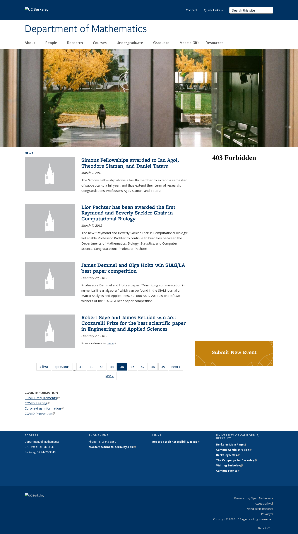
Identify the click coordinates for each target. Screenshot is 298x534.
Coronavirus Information (44, 408)
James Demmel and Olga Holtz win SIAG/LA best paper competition (133, 268)
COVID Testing (37, 403)
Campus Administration (234, 450)
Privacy (267, 514)
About (30, 42)
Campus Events (228, 471)
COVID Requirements (42, 398)
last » (111, 376)
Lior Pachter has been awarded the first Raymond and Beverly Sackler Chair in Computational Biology (128, 213)
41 (82, 367)
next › (177, 366)
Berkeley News (228, 455)
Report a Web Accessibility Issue (176, 442)
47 (144, 367)
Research (75, 42)
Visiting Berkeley (229, 465)
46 (133, 367)
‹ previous (63, 366)
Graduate (161, 42)
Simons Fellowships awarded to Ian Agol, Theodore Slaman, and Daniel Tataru (130, 162)
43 (103, 367)
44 (113, 367)
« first (45, 366)
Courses (100, 42)
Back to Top (265, 528)
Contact (191, 10)
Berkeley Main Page (231, 444)
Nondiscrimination (260, 509)
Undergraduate (130, 42)
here (111, 343)
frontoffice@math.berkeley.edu (112, 447)
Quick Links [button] (212, 10)
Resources (215, 42)
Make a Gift (189, 42)
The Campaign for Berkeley (236, 460)
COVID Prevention (40, 413)
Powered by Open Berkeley (253, 498)
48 (154, 367)
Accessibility (264, 503)
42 (92, 367)
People (51, 42)
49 (164, 367)
